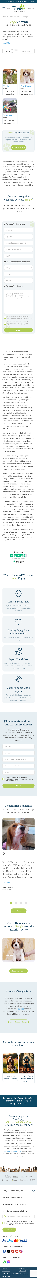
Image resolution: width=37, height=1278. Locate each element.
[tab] (11, 903)
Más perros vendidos (18, 971)
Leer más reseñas (18, 911)
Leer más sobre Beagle (18, 1022)
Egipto (9, 890)
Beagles (21, 1009)
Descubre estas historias (12, 1151)
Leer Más (6, 43)
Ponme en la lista (18, 147)
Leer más (6, 882)
